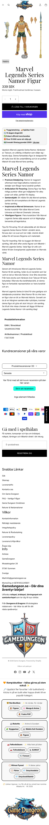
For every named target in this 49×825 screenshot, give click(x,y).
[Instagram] (19, 672)
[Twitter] (33, 672)
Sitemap (5, 480)
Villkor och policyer (24, 666)
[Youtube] (24, 672)
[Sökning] (8, 5)
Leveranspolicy (8, 537)
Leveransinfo (7, 485)
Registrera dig (24, 453)
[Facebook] (15, 672)
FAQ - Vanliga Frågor (11, 498)
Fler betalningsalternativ (24, 121)
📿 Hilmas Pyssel (16, 765)
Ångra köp (6, 546)
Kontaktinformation (10, 518)
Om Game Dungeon (10, 494)
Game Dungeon (19, 661)
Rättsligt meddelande (11, 523)
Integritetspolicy (9, 527)
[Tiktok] (29, 672)
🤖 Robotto (15, 724)
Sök (3, 475)
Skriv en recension (24, 388)
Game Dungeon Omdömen (13, 503)
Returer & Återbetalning (12, 532)
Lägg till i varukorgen (26, 107)
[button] (43, 814)
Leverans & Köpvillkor (11, 541)
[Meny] (3, 5)
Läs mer (36, 142)
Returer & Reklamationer (12, 507)
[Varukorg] (46, 5)
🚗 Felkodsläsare (14, 744)
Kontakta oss (7, 489)
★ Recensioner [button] (47, 414)
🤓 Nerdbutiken (14, 703)
